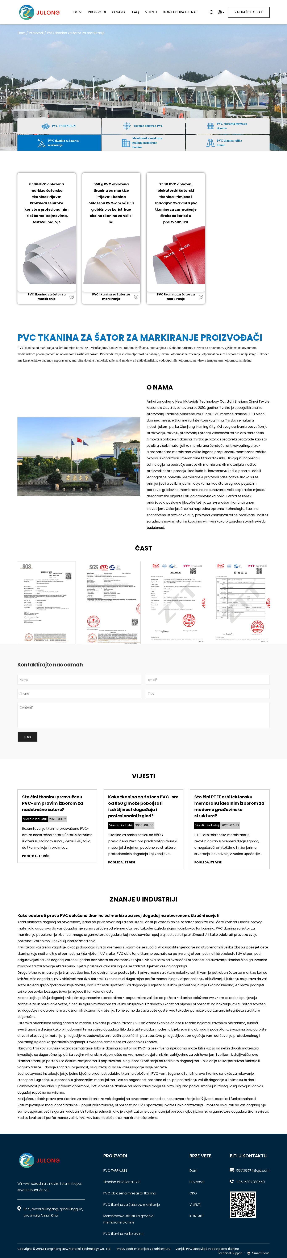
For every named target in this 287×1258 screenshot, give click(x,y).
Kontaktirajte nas (180, 12)
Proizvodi (97, 12)
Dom (77, 12)
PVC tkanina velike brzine (123, 1233)
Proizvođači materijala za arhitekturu (143, 1249)
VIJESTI (195, 1204)
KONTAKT (197, 1216)
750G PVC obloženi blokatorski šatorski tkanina (176, 190)
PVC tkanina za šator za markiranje (47, 296)
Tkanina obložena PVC (121, 1182)
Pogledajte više (35, 856)
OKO (193, 1193)
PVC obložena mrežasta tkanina (103, 16)
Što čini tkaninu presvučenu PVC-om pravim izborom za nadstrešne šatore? (52, 803)
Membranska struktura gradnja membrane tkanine (102, 15)
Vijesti (151, 12)
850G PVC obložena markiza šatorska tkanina (46, 190)
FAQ (135, 12)
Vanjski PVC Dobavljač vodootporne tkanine (207, 1249)
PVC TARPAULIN (115, 1170)
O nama (119, 12)
